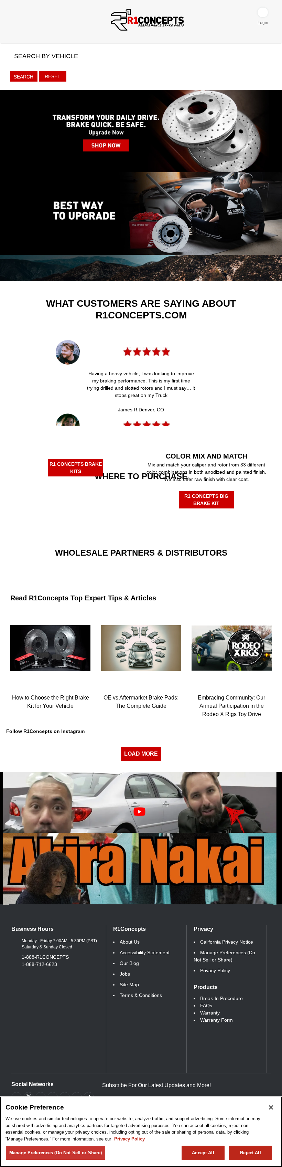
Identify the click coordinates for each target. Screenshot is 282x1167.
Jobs (125, 974)
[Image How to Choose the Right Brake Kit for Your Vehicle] (50, 648)
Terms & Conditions (141, 995)
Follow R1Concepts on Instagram (45, 731)
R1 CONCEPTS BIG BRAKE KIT (206, 499)
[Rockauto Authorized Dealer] (107, 495)
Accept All (203, 1152)
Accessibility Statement (145, 952)
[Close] (271, 1107)
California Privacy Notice (226, 942)
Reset (53, 76)
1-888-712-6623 (39, 964)
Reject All (250, 1152)
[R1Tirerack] (174, 521)
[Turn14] (95, 570)
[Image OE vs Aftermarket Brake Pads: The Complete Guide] (141, 648)
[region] (141, 1131)
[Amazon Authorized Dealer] (39, 497)
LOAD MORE (141, 754)
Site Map (129, 984)
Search (23, 77)
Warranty (210, 1013)
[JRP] (186, 565)
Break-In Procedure (221, 998)
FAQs (206, 1005)
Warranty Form (216, 1020)
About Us (130, 942)
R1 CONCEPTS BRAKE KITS (76, 467)
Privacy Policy (215, 970)
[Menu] (13, 11)
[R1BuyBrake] (107, 519)
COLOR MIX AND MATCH (206, 456)
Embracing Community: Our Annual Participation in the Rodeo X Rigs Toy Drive (231, 706)
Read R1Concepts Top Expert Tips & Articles (83, 598)
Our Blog (129, 963)
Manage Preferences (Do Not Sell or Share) (55, 1152)
